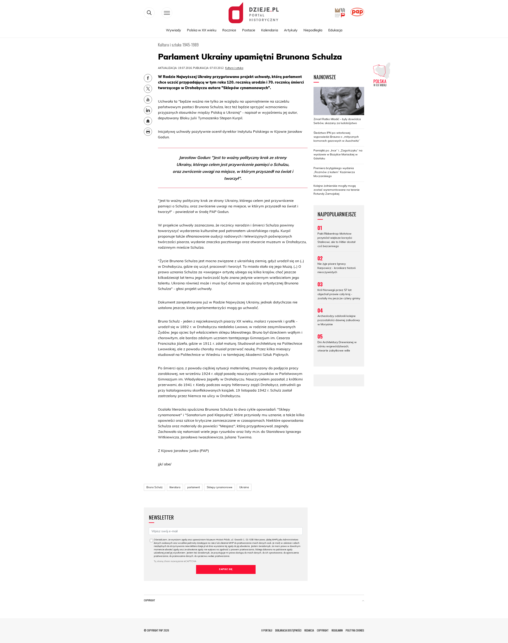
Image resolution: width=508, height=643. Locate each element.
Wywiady (173, 30)
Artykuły (290, 30)
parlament (193, 487)
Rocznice (229, 30)
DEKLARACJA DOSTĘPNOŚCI (288, 630)
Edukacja (335, 30)
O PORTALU (266, 630)
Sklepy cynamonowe (219, 487)
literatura (174, 487)
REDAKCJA (309, 630)
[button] (363, 601)
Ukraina (244, 487)
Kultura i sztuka (234, 67)
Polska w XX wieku (201, 30)
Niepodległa (312, 30)
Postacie (248, 30)
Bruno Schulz (154, 487)
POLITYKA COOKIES (355, 630)
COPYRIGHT (323, 630)
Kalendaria (269, 30)
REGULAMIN (337, 630)
